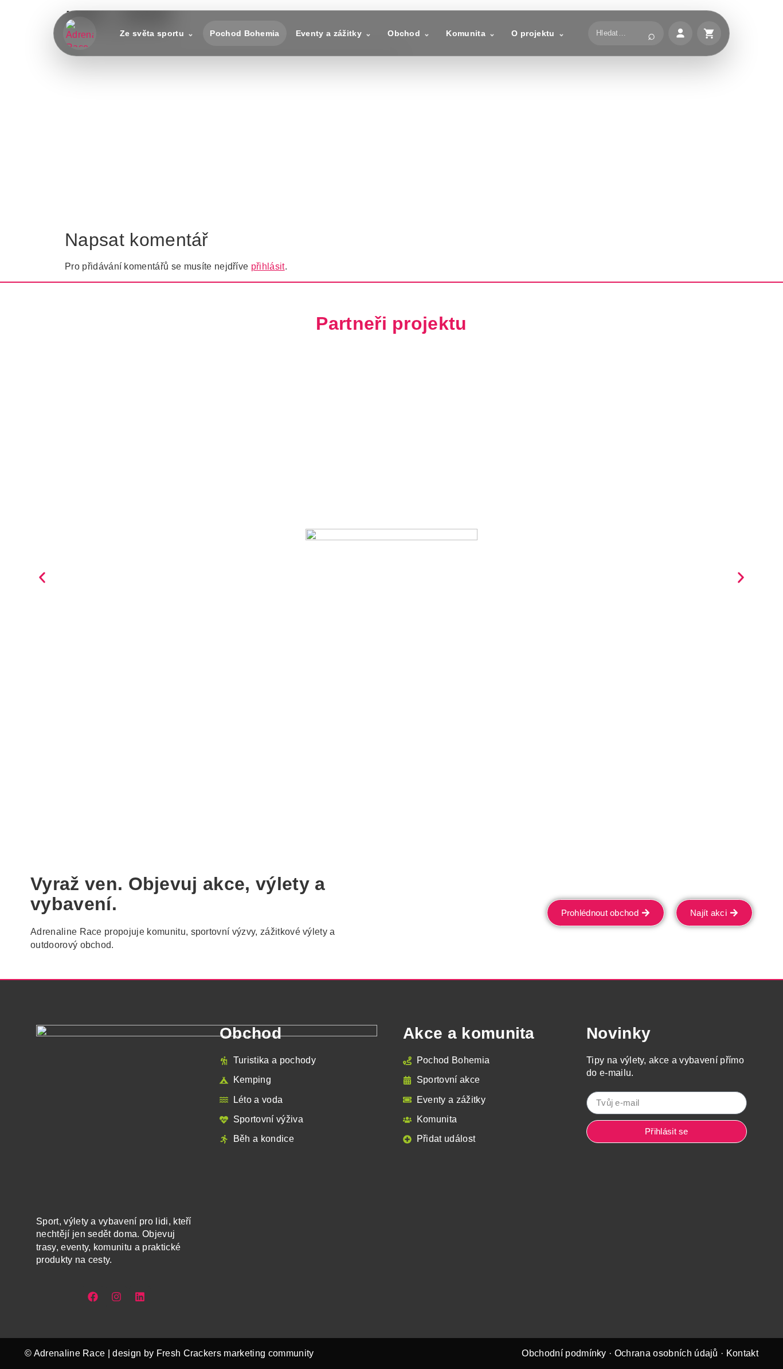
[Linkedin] (140, 1296)
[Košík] (709, 33)
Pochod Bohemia (244, 33)
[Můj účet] (680, 33)
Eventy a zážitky (329, 33)
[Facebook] (93, 1296)
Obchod (403, 33)
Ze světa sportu (152, 33)
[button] (42, 577)
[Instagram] (116, 1296)
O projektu (532, 33)
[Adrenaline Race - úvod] (79, 33)
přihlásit (268, 266)
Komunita (466, 33)
